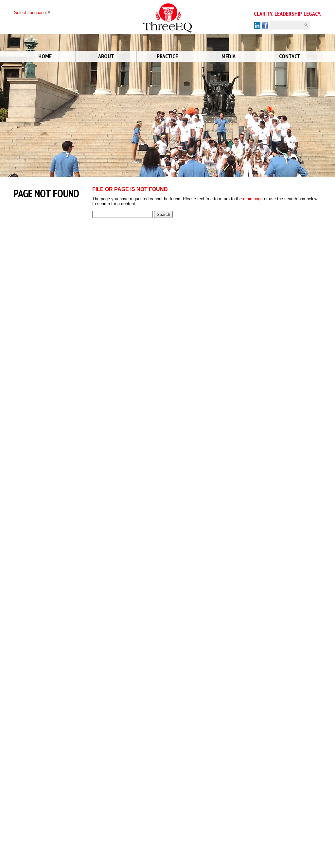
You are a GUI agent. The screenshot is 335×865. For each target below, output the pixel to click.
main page (253, 198)
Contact (289, 56)
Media (228, 56)
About (106, 56)
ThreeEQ (152, 5)
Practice (167, 56)
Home (45, 56)
